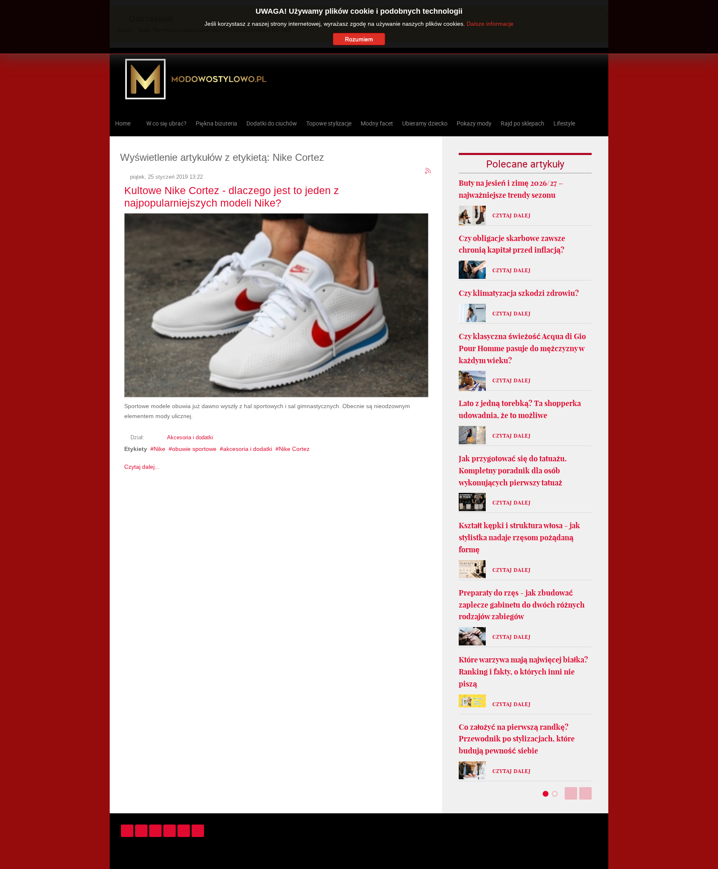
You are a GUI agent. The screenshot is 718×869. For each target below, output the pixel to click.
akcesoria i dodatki (247, 449)
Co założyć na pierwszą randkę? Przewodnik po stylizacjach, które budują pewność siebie (517, 739)
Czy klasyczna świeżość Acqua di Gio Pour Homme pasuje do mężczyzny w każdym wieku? (522, 348)
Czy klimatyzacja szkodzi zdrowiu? (519, 293)
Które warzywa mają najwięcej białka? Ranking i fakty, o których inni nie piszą (523, 672)
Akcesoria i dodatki (190, 438)
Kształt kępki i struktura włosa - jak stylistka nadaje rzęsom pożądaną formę (519, 537)
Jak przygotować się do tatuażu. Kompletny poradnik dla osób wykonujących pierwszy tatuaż (513, 470)
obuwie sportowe (194, 449)
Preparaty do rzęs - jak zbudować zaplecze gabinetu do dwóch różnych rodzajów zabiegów (522, 605)
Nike (159, 449)
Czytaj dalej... (142, 466)
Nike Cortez (294, 449)
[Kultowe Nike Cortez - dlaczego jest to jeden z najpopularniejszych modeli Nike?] (276, 303)
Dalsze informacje (490, 23)
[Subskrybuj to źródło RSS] (428, 171)
